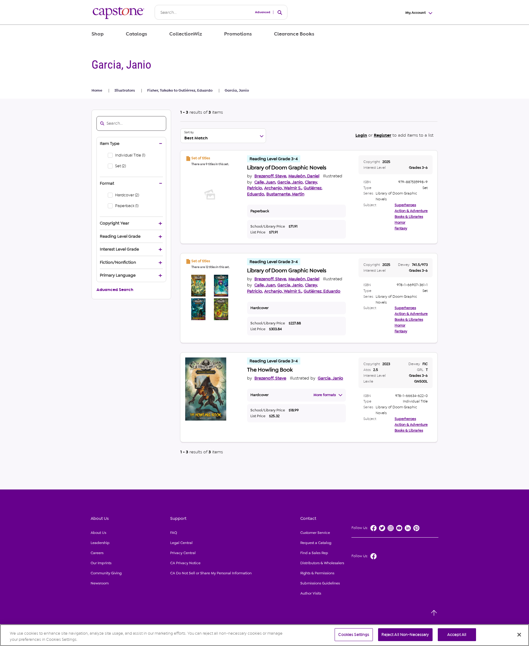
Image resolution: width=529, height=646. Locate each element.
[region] (264, 635)
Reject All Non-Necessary (405, 634)
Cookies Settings (353, 634)
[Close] (519, 634)
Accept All (456, 634)
